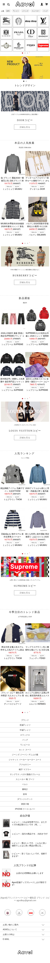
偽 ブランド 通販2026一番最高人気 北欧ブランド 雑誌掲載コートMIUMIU (12, 180)
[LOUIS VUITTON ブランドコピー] (43, 21)
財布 (8, 11)
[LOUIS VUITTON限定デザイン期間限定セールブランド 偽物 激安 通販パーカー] (6, 855)
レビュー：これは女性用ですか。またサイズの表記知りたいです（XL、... (29, 823)
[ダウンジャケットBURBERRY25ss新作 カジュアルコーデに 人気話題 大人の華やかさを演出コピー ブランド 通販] (6, 823)
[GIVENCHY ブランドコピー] (43, 33)
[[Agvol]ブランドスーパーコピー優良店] (25, 952)
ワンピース (25, 744)
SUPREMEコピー (25, 585)
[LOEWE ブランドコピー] (6, 33)
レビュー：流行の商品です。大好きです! (30, 833)
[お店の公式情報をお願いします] (25, 57)
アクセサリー (25, 764)
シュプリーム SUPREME (12, 344)
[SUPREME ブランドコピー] (43, 45)
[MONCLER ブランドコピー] (19, 45)
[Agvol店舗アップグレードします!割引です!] (6, 883)
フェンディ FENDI (37, 658)
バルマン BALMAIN (37, 234)
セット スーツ (25, 749)
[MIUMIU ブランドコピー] (31, 21)
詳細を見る (25, 127)
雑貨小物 (25, 803)
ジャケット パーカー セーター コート (25, 759)
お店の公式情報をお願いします (29, 873)
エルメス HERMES (37, 703)
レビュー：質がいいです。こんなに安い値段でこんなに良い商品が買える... (29, 844)
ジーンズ (25, 11)
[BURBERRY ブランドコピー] (6, 21)
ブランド (25, 720)
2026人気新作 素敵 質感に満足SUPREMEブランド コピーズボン (12, 336)
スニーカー (35, 11)
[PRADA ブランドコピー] (19, 33)
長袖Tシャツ (25, 724)
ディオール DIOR (37, 189)
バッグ (45, 11)
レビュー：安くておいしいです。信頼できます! (29, 854)
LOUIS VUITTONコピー (25, 430)
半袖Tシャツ (25, 729)
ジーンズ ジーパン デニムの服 (25, 754)
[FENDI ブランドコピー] (31, 45)
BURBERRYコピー (25, 275)
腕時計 (25, 789)
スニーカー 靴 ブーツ (25, 779)
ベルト (25, 784)
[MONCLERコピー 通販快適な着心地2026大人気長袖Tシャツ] (6, 844)
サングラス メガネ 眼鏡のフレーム (25, 774)
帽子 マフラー (25, 769)
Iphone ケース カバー (25, 808)
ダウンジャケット (25, 798)
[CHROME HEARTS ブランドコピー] (19, 21)
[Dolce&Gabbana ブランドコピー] (6, 45)
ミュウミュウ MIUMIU (12, 189)
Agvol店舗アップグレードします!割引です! (29, 883)
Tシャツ (16, 11)
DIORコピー (25, 120)
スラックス (25, 734)
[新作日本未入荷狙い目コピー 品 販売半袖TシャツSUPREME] (6, 833)
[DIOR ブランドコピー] (31, 33)
